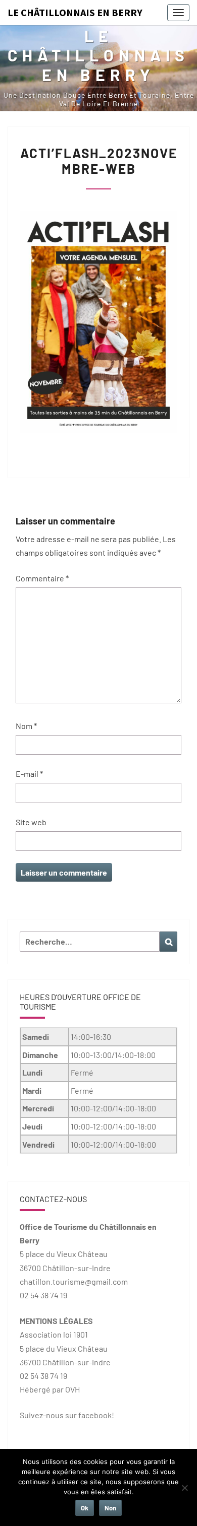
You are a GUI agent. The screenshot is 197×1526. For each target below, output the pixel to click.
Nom (26, 726)
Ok (84, 1508)
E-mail (29, 773)
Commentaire (42, 578)
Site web (31, 822)
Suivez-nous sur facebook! (67, 1415)
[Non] (184, 1488)
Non (110, 1508)
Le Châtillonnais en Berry (75, 12)
